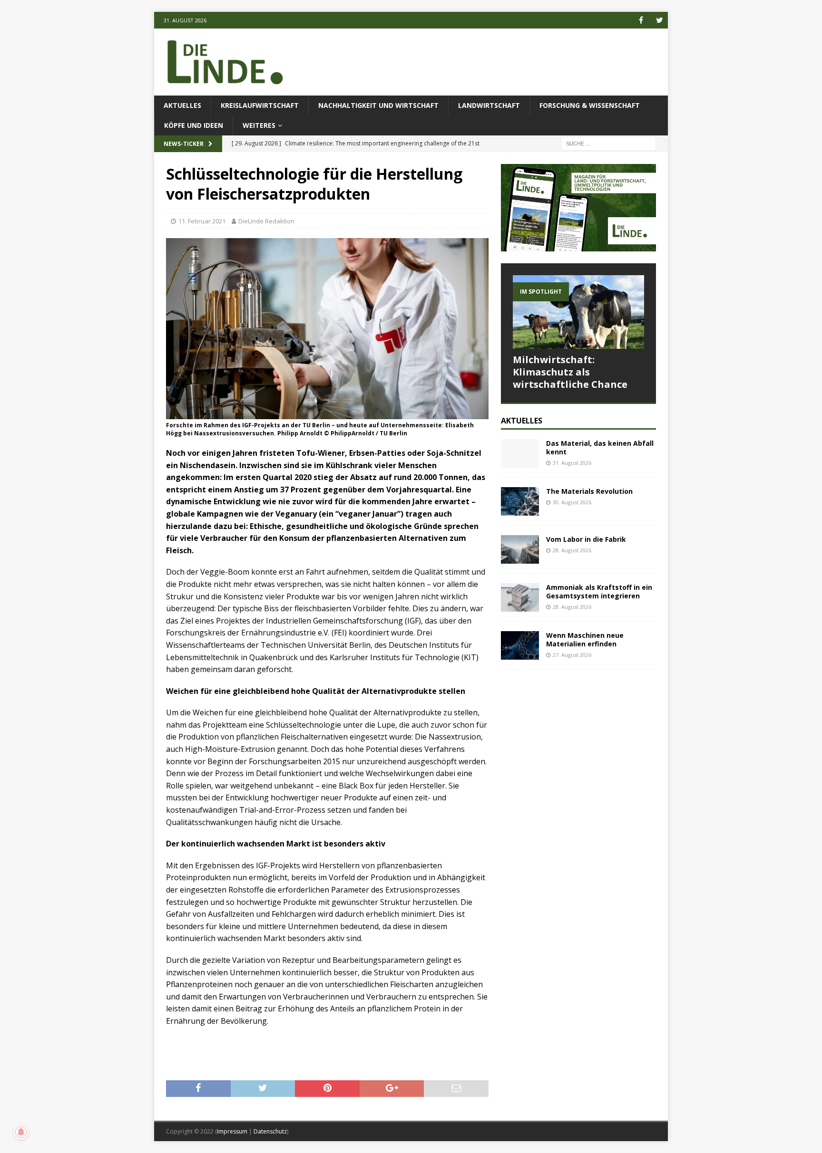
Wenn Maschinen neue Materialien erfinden (585, 639)
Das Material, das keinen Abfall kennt (600, 447)
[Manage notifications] (21, 1132)
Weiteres (259, 125)
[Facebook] (641, 20)
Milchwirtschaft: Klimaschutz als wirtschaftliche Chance (570, 372)
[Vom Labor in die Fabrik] (520, 549)
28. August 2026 (572, 550)
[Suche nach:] (608, 143)
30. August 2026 (572, 502)
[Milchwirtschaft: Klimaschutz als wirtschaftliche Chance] (578, 312)
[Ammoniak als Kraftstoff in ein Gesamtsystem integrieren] (520, 597)
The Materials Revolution (589, 491)
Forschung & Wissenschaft (589, 105)
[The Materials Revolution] (520, 501)
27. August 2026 (572, 654)
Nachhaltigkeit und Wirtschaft (378, 105)
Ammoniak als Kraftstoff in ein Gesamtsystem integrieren (599, 591)
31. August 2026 (572, 462)
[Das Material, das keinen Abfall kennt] (520, 453)
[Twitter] (659, 20)
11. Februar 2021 (201, 221)
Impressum (232, 1131)
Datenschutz (270, 1131)
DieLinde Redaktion (266, 221)
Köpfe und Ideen (193, 125)
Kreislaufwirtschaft (260, 105)
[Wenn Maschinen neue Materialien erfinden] (520, 645)
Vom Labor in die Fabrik (586, 539)
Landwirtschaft (489, 105)
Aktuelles (182, 105)
